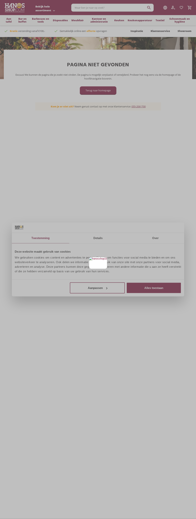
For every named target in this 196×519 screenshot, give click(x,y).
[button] (103, 260)
